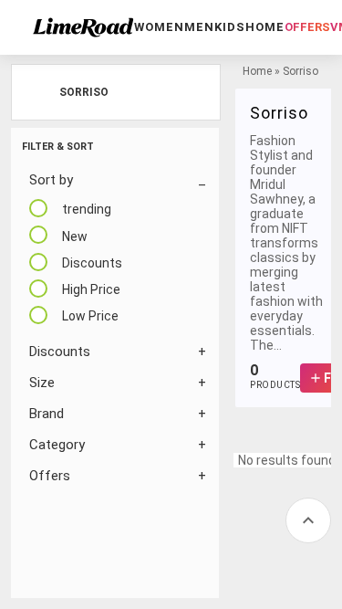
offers (307, 27)
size (42, 382)
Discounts (59, 351)
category (57, 444)
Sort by (51, 180)
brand (46, 413)
